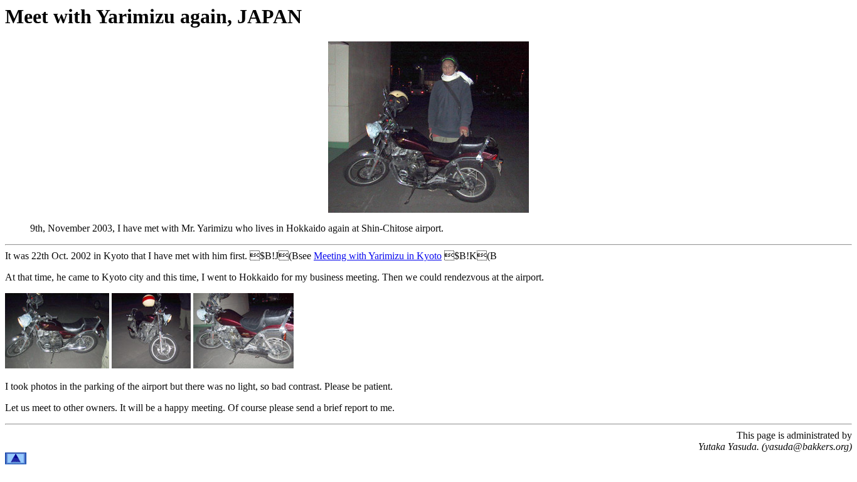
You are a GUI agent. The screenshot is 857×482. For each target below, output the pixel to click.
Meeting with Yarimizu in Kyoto (378, 255)
